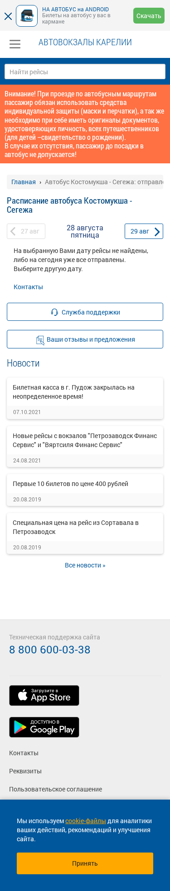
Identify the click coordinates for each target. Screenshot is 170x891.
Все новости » (85, 565)
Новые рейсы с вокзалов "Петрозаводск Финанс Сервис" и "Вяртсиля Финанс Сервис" (85, 440)
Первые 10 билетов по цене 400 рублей (70, 483)
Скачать (148, 15)
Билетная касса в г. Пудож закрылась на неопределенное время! (74, 391)
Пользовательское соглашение (55, 789)
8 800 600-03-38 (50, 649)
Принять (85, 863)
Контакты (28, 286)
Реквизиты (25, 771)
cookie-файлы (85, 820)
